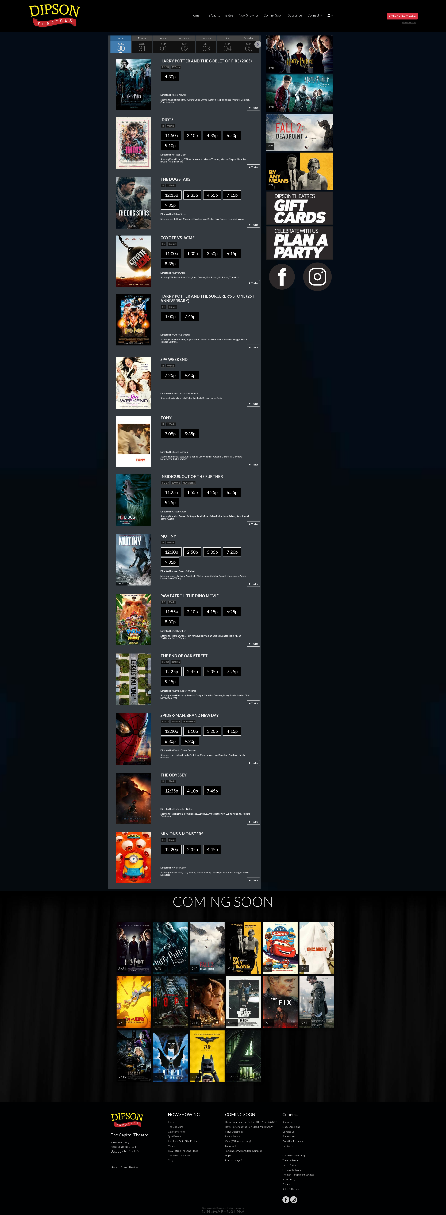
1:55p (192, 492)
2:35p (192, 195)
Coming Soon (273, 15)
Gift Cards (287, 1145)
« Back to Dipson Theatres (125, 1167)
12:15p (171, 195)
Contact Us (288, 1131)
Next (257, 44)
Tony (170, 1160)
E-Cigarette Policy (291, 1169)
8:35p (170, 263)
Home (195, 15)
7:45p (190, 316)
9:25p (170, 502)
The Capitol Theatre (219, 15)
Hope (228, 1155)
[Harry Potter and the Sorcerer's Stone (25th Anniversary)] (133, 319)
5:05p (212, 552)
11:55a (171, 611)
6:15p (232, 253)
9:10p (170, 145)
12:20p (171, 849)
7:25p (170, 375)
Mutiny (171, 1145)
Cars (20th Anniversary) (238, 1141)
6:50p (232, 135)
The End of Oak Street (179, 1155)
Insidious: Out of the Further (183, 1141)
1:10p (192, 731)
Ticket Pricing (289, 1165)
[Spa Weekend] (133, 382)
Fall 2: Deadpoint (234, 1131)
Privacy (286, 1184)
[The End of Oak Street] (133, 679)
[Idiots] (133, 143)
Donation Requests (292, 1141)
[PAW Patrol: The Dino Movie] (133, 619)
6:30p (170, 741)
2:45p (192, 671)
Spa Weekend (175, 1136)
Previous (111, 44)
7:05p (170, 433)
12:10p (171, 731)
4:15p (212, 611)
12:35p (171, 790)
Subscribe (295, 15)
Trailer (254, 107)
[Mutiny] (133, 559)
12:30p (171, 552)
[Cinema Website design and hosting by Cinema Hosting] (223, 1209)
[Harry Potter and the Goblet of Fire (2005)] (133, 84)
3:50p (212, 253)
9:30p (190, 741)
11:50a (171, 135)
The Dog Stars (175, 1126)
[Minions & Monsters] (133, 857)
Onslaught (230, 1145)
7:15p (232, 195)
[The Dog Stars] (133, 202)
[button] (330, 15)
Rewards (287, 1122)
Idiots (171, 1122)
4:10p (192, 790)
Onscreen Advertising (293, 1155)
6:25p (232, 611)
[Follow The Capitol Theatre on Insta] (293, 1199)
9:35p (170, 205)
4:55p (212, 195)
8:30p (170, 621)
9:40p (190, 375)
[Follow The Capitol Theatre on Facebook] (285, 1199)
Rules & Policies (290, 1189)
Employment (288, 1136)
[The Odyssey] (133, 798)
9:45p (170, 681)
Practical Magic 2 (233, 1160)
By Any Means (232, 1136)
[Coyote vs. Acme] (133, 261)
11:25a (171, 492)
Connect (313, 15)
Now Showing (248, 15)
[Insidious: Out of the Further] (133, 499)
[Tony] (133, 441)
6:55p (232, 492)
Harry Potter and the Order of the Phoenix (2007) (251, 1122)
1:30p (192, 253)
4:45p (212, 849)
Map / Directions (291, 1126)
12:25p (171, 671)
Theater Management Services (298, 1174)
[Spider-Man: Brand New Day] (133, 738)
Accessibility (288, 1179)
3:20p (212, 731)
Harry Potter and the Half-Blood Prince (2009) (249, 1126)
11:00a (171, 253)
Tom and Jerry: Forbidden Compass (243, 1150)
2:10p (192, 135)
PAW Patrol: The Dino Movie (183, 1150)
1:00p (170, 316)
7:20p (232, 552)
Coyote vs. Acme (177, 1131)
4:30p (170, 76)
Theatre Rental (290, 1160)
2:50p (192, 552)
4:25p (212, 492)
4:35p (212, 135)
